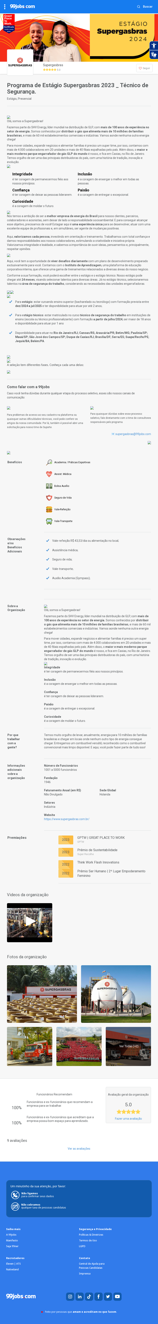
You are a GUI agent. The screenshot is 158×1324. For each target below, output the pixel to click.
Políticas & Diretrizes (91, 1234)
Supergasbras (53, 65)
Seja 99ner (12, 1246)
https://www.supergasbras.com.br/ (66, 819)
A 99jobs (11, 1234)
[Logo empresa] (18, 68)
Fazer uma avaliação (128, 1118)
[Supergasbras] (29, 922)
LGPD (82, 1246)
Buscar (148, 6)
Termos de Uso (88, 1240)
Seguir (146, 68)
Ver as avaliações (79, 1148)
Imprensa (85, 1273)
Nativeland (12, 1269)
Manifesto (12, 1240)
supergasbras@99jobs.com (133, 434)
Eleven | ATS (13, 1263)
